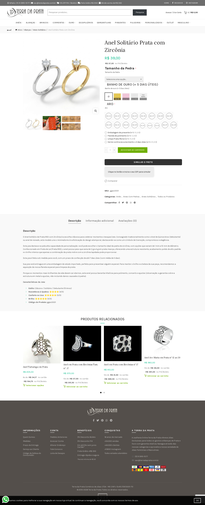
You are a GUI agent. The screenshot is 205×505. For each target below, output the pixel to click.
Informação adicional (100, 220)
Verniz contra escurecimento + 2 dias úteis (132, 142)
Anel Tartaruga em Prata (35, 367)
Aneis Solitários (39, 30)
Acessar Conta (57, 441)
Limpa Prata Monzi (121, 139)
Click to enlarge (95, 111)
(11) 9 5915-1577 (141, 456)
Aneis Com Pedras (131, 196)
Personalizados (153, 22)
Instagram (193, 3)
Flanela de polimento (122, 136)
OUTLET (170, 22)
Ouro (71, 22)
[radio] (108, 96)
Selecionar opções (35, 385)
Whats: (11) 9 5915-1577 (19, 3)
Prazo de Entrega (30, 445)
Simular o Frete (143, 162)
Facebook (178, 3)
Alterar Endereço (57, 445)
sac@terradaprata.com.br (45, 3)
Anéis (18, 22)
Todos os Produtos (166, 196)
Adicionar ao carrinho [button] (77, 386)
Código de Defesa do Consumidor (32, 454)
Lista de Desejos (57, 453)
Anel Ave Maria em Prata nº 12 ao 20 (162, 357)
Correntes (58, 22)
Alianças (30, 22)
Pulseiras (135, 22)
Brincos (44, 22)
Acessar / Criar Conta (173, 12)
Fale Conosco (56, 449)
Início (20, 30)
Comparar (112, 181)
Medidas (27, 441)
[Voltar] (9, 30)
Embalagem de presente (124, 132)
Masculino (183, 22)
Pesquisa (140, 12)
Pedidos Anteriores (58, 437)
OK (197, 501)
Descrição (74, 220)
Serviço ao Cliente (31, 449)
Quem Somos (29, 437)
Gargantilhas (104, 22)
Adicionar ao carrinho (132, 150)
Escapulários (86, 22)
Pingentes (120, 22)
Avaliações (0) (127, 220)
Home (166, 3)
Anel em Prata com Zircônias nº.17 (121, 364)
